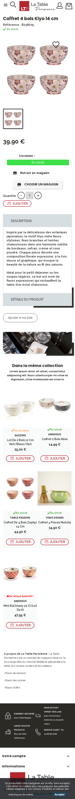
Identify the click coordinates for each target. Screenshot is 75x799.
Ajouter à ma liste (20, 317)
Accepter (60, 794)
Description (21, 221)
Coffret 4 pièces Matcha (54, 522)
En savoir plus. (42, 794)
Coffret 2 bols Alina (55, 439)
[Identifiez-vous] (59, 5)
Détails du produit (27, 299)
